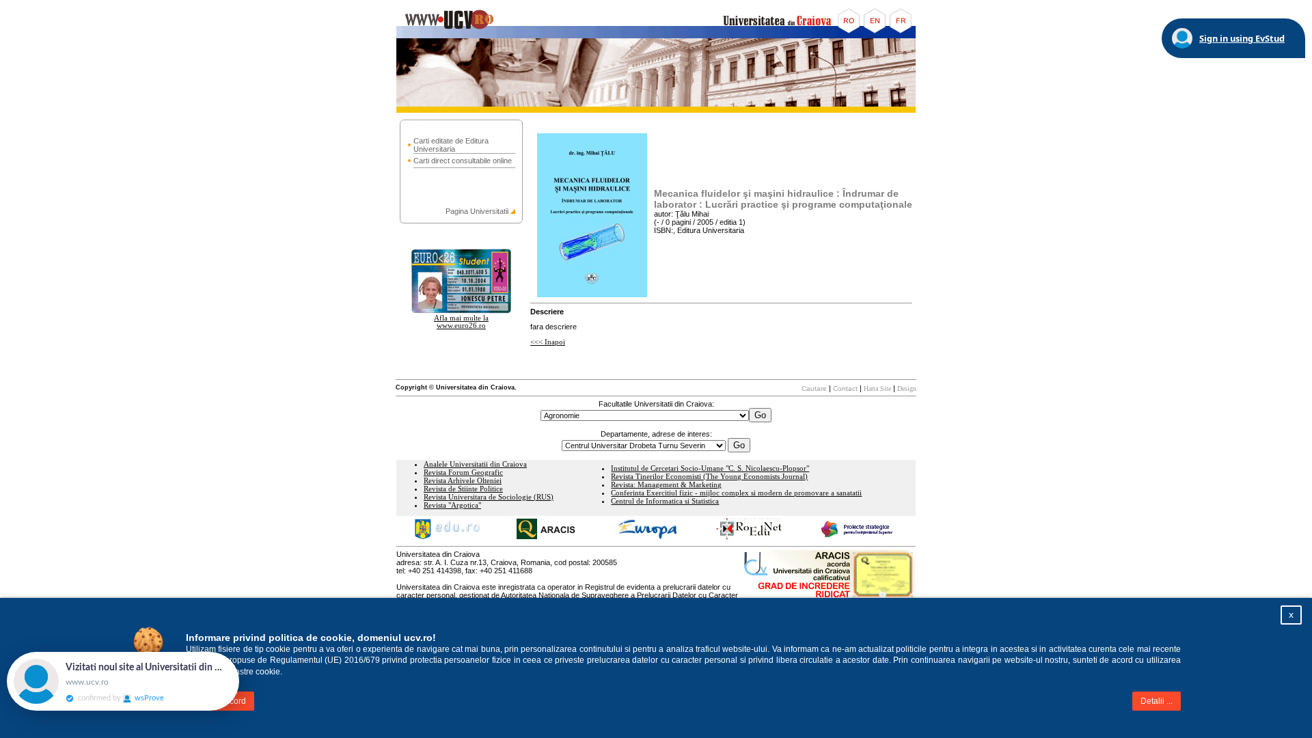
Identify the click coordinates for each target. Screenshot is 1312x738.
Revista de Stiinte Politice (463, 489)
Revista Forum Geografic (463, 472)
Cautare (814, 388)
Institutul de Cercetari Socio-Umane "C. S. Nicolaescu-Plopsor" (710, 468)
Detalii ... (1156, 701)
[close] (239, 659)
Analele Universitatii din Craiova (475, 464)
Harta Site (877, 388)
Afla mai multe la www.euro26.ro (461, 321)
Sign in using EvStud (1242, 38)
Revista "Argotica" (452, 505)
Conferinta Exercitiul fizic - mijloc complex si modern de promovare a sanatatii (736, 493)
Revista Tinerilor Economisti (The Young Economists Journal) (709, 476)
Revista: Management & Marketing (666, 485)
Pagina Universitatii (477, 211)
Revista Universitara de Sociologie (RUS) (489, 497)
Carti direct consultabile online (462, 160)
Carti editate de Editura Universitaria (451, 145)
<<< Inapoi (547, 342)
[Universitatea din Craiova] (656, 36)
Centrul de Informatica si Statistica (665, 501)
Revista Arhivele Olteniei (463, 480)
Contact (845, 388)
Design (906, 388)
